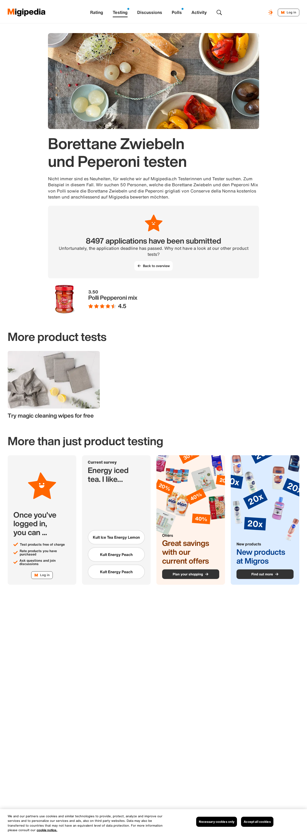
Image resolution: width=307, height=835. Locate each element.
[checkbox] (116, 537)
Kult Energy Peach (116, 554)
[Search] (219, 12)
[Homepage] (27, 12)
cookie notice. (47, 830)
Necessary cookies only (216, 821)
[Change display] (271, 12)
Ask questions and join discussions (37, 562)
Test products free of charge (42, 544)
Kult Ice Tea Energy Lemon (116, 537)
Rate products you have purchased (38, 552)
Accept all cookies (257, 821)
